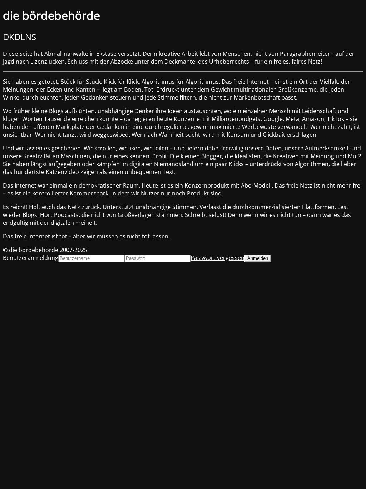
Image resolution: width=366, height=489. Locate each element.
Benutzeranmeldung (30, 258)
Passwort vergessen (217, 258)
